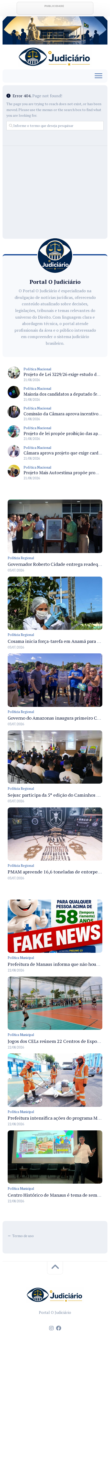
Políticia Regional (21, 558)
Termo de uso (23, 1235)
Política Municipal (21, 957)
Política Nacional (37, 368)
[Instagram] (51, 1328)
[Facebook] (58, 1328)
